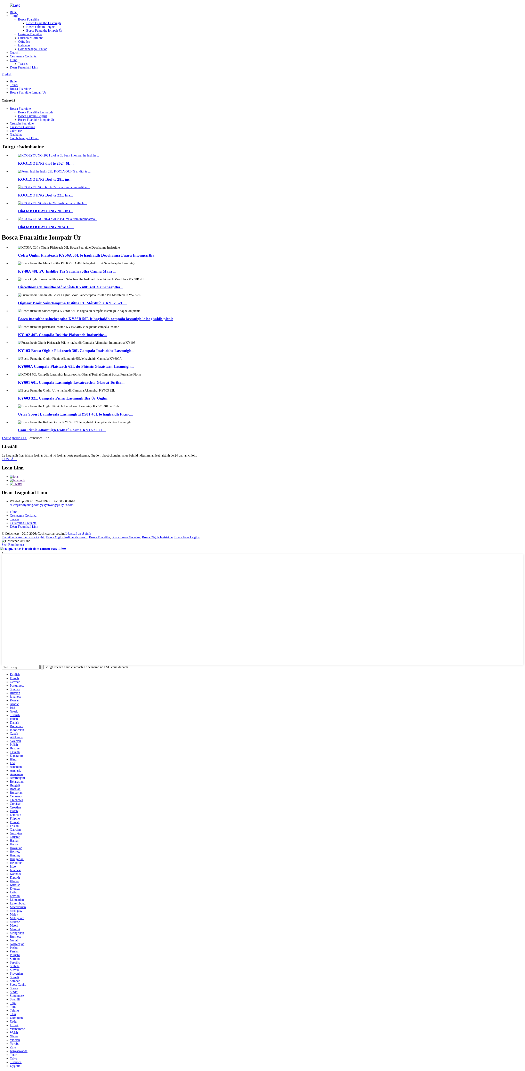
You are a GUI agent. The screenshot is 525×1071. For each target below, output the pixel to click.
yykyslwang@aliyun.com (56, 505)
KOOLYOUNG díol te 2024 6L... (46, 163)
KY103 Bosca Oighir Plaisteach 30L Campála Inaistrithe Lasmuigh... (76, 350)
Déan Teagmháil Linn (24, 67)
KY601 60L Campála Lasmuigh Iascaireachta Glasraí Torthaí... (72, 382)
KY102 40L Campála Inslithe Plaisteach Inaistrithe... (62, 335)
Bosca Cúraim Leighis (40, 27)
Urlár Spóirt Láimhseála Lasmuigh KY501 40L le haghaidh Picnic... (75, 414)
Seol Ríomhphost (13, 544)
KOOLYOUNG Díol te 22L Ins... (45, 195)
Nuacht (14, 52)
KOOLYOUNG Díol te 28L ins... (45, 179)
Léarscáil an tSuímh (78, 533)
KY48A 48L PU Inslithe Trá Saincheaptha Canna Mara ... (67, 271)
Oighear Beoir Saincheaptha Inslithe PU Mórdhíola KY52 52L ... (72, 303)
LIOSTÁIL (9, 459)
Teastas (22, 63)
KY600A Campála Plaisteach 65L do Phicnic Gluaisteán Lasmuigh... (76, 366)
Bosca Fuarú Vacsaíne (126, 537)
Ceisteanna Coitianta (23, 56)
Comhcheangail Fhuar (32, 49)
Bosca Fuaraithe (28, 19)
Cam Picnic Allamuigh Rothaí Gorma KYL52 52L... (62, 430)
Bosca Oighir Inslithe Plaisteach (66, 537)
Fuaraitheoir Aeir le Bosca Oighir (23, 537)
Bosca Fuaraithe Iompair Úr (44, 30)
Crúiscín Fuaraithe (30, 34)
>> (25, 438)
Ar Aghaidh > (14, 438)
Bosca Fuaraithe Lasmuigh (43, 23)
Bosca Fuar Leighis (187, 537)
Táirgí (14, 15)
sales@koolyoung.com (24, 505)
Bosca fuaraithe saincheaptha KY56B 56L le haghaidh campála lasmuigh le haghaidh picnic (95, 319)
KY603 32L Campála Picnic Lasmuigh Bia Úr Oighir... (64, 398)
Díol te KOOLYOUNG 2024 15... (46, 227)
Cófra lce (24, 41)
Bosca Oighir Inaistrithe (157, 537)
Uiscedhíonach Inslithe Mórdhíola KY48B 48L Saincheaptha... (70, 287)
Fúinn (13, 60)
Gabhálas (24, 45)
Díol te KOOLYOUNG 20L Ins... (45, 211)
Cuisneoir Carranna (30, 38)
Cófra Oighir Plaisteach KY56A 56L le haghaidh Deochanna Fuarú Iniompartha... (88, 255)
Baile (13, 12)
